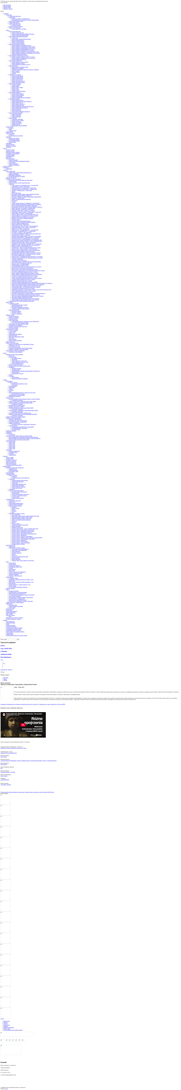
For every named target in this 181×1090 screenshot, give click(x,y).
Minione (5, 680)
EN (4, 663)
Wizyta (3, 645)
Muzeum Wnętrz (7, 7)
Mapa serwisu (6, 1021)
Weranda (9, 784)
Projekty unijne (6, 1028)
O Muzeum (4, 651)
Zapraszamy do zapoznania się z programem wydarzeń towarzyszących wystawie (19, 704)
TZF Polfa (12, 772)
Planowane (5, 677)
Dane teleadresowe (6, 657)
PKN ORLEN (4, 764)
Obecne (5, 679)
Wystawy (10, 669)
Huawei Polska (4, 776)
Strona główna (4, 669)
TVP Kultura (3, 784)
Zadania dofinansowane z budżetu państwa (13, 1030)
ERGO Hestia (4, 756)
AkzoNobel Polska (5, 779)
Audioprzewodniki (6, 654)
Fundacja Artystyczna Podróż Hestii (9, 753)
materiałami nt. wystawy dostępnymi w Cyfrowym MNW (52, 704)
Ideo (7, 1088)
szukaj (2, 639)
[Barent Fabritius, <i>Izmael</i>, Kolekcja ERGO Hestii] (27, 792)
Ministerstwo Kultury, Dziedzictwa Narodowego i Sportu (13, 748)
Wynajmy (5, 1023)
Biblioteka (5, 1026)
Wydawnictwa (6, 1025)
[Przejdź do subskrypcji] (3, 666)
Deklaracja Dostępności (8, 1027)
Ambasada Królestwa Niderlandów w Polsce (11, 760)
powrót (2, 1018)
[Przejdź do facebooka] (3, 664)
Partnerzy (5, 1022)
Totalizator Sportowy (5, 772)
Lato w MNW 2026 (6, 648)
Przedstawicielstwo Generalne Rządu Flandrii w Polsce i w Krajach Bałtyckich (38, 760)
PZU (2, 768)
